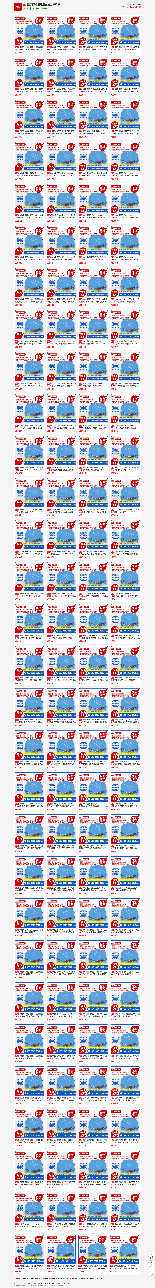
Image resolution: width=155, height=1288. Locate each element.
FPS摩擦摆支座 (45, 1278)
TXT (54, 1283)
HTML (44, 1283)
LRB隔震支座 (35, 1278)
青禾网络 (66, 1283)
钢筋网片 (92, 1278)
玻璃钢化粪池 (99, 1278)
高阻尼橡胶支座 (77, 1278)
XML (49, 1283)
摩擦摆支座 (61, 1278)
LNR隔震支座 (26, 1278)
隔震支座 (54, 1278)
